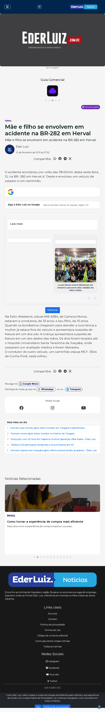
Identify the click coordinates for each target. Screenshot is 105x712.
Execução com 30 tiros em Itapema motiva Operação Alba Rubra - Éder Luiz (53, 439)
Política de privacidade (52, 624)
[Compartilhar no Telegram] (65, 159)
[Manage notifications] (99, 706)
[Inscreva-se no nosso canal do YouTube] (83, 408)
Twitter (53, 681)
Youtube (54, 674)
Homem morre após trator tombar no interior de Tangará (42, 433)
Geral (8, 121)
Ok (38, 707)
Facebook (53, 668)
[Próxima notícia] (95, 297)
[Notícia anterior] (89, 297)
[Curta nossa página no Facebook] (21, 408)
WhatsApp (47, 389)
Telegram (75, 389)
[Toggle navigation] (7, 7)
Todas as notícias (52, 646)
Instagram (53, 661)
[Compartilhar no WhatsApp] (54, 159)
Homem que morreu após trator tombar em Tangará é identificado (47, 428)
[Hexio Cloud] (52, 90)
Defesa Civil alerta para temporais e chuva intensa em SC (42, 445)
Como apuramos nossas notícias (52, 641)
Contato (52, 619)
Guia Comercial (52, 80)
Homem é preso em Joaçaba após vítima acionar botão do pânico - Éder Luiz (54, 450)
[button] (46, 100)
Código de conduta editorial (52, 635)
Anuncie (52, 613)
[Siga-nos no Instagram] (52, 408)
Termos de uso (52, 630)
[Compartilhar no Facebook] (60, 159)
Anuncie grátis (92, 107)
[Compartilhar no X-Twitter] (70, 159)
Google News (30, 384)
